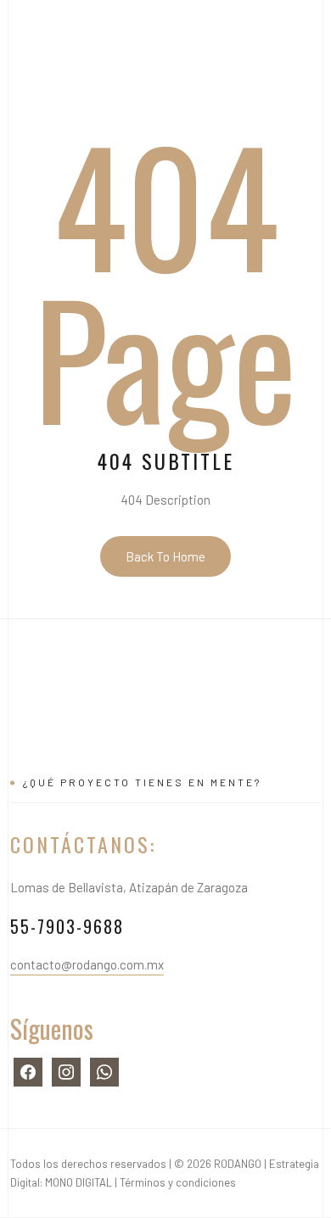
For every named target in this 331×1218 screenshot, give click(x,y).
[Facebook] (28, 1069)
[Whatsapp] (104, 1069)
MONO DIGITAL (78, 1182)
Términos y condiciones (178, 1182)
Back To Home (165, 556)
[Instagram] (66, 1069)
